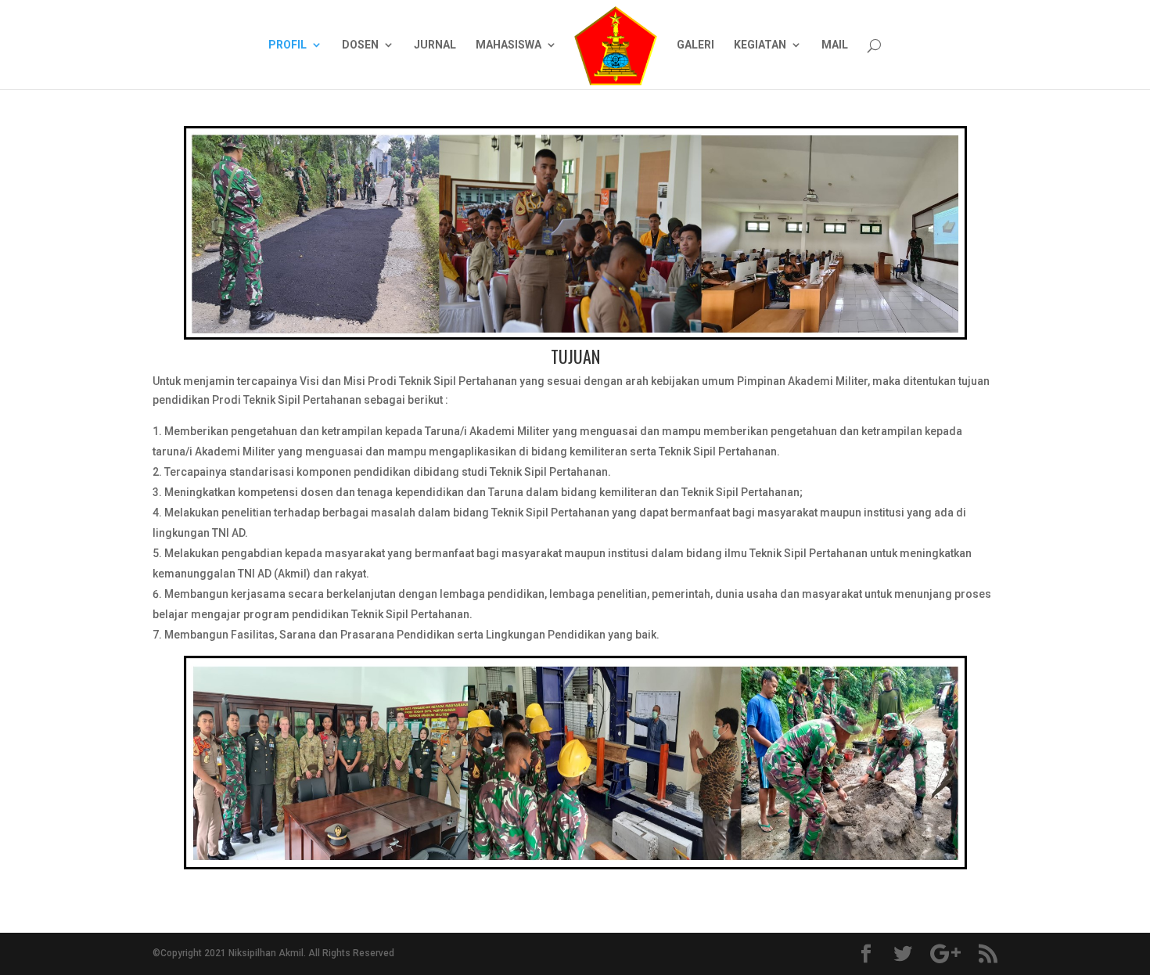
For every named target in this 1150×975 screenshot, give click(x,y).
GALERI (695, 45)
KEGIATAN (760, 45)
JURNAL (435, 45)
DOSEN (360, 45)
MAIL (834, 45)
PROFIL (287, 45)
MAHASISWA (508, 45)
